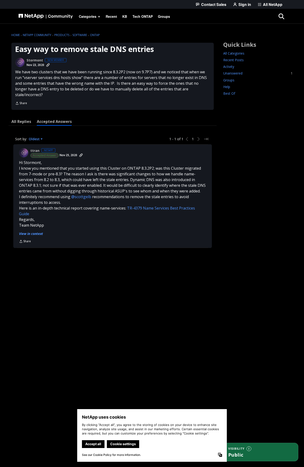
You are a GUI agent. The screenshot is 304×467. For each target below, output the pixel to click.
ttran (34, 151)
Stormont (35, 60)
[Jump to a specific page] (206, 139)
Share (21, 103)
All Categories (233, 53)
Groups (228, 80)
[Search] (281, 16)
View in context (31, 233)
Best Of (229, 93)
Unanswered (258, 73)
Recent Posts (233, 60)
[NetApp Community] (45, 16)
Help (226, 86)
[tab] (21, 121)
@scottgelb (81, 196)
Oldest (35, 139)
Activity (228, 67)
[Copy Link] (48, 65)
